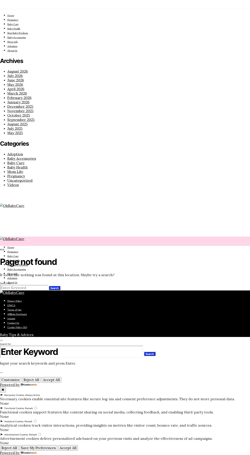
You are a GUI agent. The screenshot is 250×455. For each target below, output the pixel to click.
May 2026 (15, 84)
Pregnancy (12, 19)
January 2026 (18, 102)
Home (10, 15)
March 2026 (17, 93)
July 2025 (15, 128)
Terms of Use (14, 309)
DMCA (11, 305)
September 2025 (21, 120)
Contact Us (13, 323)
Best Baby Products (17, 33)
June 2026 (15, 80)
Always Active (32, 395)
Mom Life (12, 41)
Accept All (51, 380)
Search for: (5, 283)
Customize (10, 380)
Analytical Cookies (14, 421)
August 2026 (17, 71)
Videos (13, 185)
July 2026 (15, 76)
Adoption (12, 46)
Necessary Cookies (14, 395)
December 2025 (20, 106)
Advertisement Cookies (16, 434)
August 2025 (17, 124)
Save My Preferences (38, 448)
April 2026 (15, 89)
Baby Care (12, 24)
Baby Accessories (16, 37)
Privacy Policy (14, 301)
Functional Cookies (14, 408)
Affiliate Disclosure (17, 314)
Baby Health (13, 28)
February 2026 (19, 98)
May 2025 (15, 133)
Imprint (11, 318)
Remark (29, 408)
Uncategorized (20, 180)
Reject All (31, 380)
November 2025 (20, 111)
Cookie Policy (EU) (17, 327)
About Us (12, 50)
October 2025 (18, 115)
